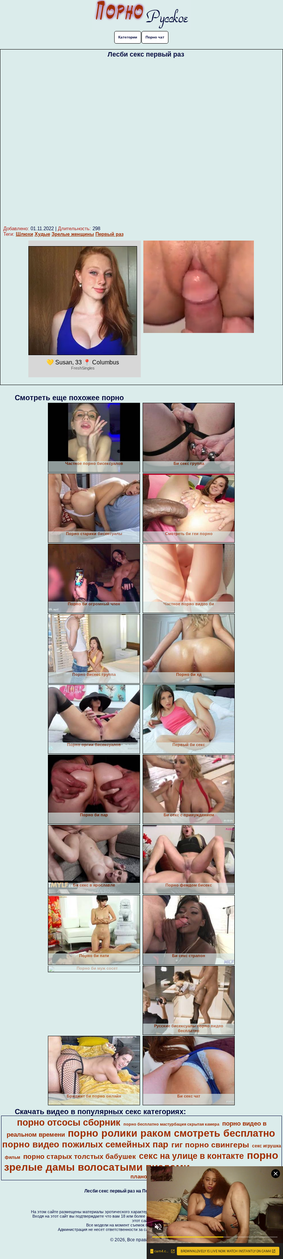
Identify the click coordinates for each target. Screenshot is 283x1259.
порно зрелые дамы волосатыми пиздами (141, 1161)
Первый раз (109, 234)
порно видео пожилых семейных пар (85, 1144)
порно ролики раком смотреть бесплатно (171, 1133)
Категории (127, 37)
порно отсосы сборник (68, 1122)
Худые (42, 234)
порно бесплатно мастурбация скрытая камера (171, 1124)
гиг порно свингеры (210, 1144)
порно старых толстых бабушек (79, 1156)
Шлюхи (24, 234)
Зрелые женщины (73, 234)
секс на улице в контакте (191, 1156)
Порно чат (155, 37)
